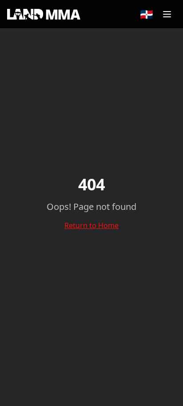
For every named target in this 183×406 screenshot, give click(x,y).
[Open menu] (167, 14)
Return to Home (91, 225)
